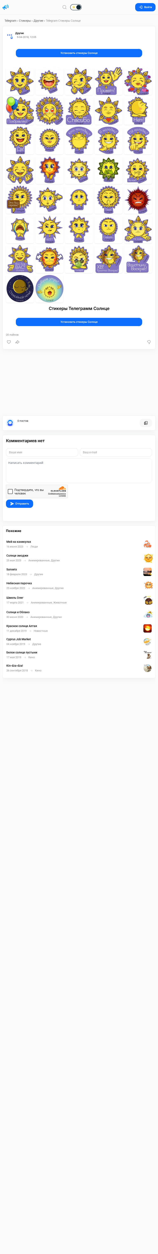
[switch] (62, 7)
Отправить (22, 503)
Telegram (10, 20)
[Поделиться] (17, 342)
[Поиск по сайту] (64, 7)
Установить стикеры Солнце (79, 53)
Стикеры (25, 20)
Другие (38, 20)
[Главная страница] (5, 7)
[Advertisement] (79, 382)
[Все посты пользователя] (146, 423)
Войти (148, 7)
